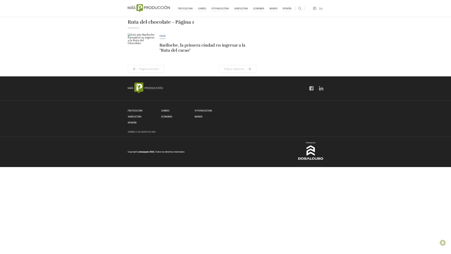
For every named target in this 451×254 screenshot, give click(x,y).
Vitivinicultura (220, 8)
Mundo (273, 8)
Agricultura (241, 8)
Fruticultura (185, 8)
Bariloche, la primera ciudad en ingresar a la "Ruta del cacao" (202, 48)
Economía (258, 8)
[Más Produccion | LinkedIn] (321, 8)
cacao (162, 36)
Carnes (202, 8)
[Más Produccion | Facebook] (315, 8)
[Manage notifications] (443, 243)
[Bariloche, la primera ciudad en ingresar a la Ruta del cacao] (142, 44)
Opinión (287, 8)
